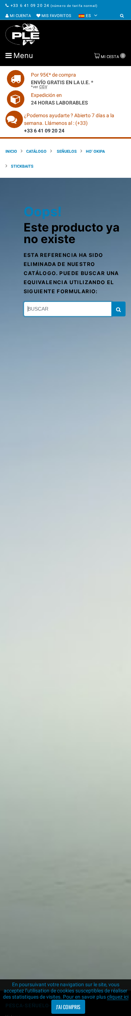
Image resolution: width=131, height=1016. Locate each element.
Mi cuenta (20, 15)
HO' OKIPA (95, 151)
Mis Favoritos (55, 15)
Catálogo (36, 151)
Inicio (11, 151)
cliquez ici (117, 997)
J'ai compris (68, 1007)
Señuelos (66, 151)
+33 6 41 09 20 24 (30, 5)
